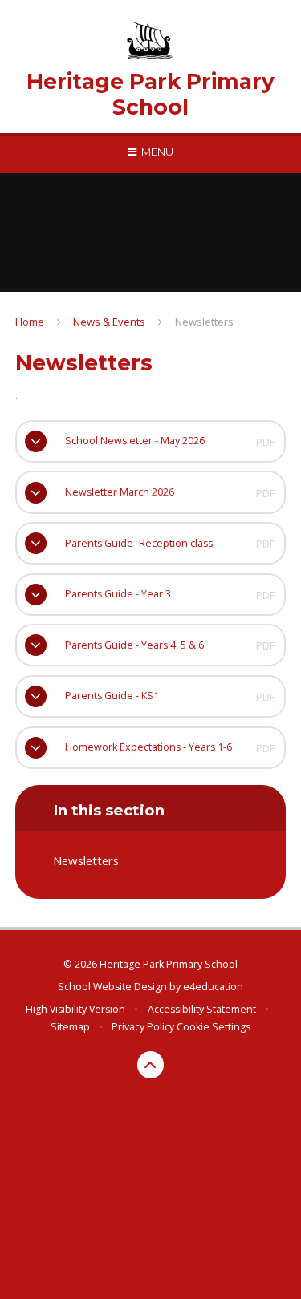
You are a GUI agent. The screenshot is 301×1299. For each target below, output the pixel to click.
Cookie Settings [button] (213, 1027)
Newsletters (204, 321)
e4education (213, 986)
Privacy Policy (143, 1027)
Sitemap (70, 1027)
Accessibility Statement (202, 1009)
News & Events (109, 321)
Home (29, 321)
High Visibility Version (75, 1009)
